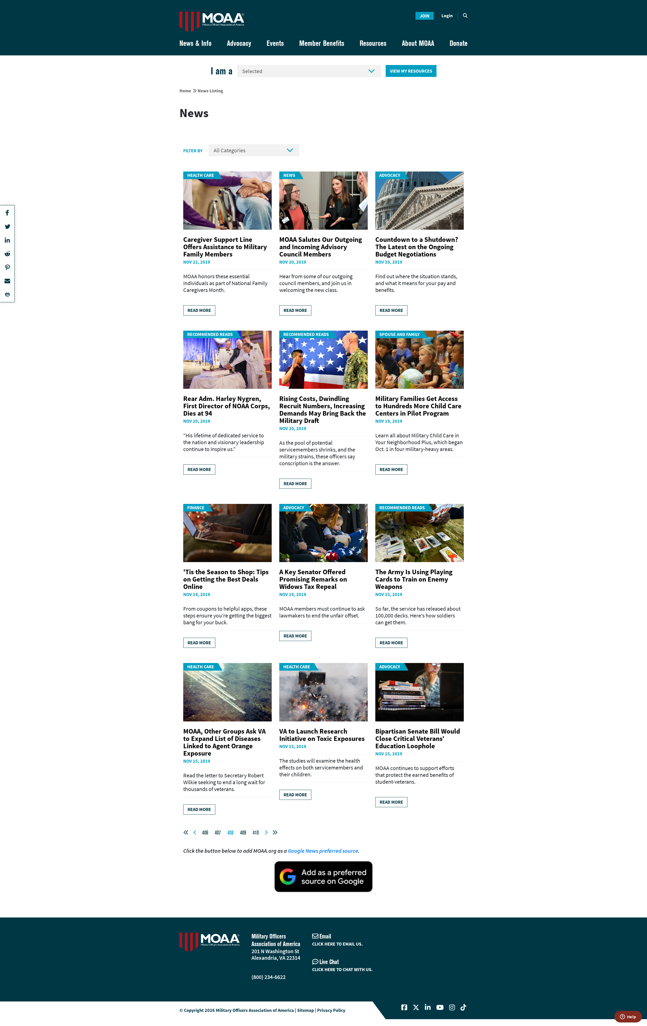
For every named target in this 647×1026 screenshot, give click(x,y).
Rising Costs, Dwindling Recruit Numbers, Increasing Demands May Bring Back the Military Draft (322, 409)
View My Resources (411, 71)
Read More (199, 310)
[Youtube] (439, 1007)
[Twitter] (416, 1007)
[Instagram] (452, 1007)
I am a (222, 71)
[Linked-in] (427, 1007)
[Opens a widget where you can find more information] (628, 1017)
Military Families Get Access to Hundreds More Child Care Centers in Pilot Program (418, 405)
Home (185, 91)
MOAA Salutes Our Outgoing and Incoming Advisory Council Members (320, 246)
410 (256, 832)
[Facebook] (404, 1007)
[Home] (211, 22)
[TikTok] (463, 1007)
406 (205, 832)
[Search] (465, 16)
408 (230, 832)
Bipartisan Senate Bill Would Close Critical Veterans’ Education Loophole (417, 738)
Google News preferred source (323, 850)
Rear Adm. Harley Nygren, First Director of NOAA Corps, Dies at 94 (226, 405)
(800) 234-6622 (268, 976)
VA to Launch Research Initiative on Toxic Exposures (322, 735)
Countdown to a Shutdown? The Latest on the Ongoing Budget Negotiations (416, 246)
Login (447, 15)
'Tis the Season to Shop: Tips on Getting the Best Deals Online (226, 579)
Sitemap (305, 1010)
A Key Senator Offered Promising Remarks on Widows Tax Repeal (313, 579)
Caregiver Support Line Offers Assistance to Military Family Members (225, 246)
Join (424, 16)
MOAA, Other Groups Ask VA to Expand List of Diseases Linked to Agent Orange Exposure (224, 742)
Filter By (192, 150)
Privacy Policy (331, 1010)
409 (243, 832)
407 (218, 832)
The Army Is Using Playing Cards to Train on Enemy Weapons (413, 579)
